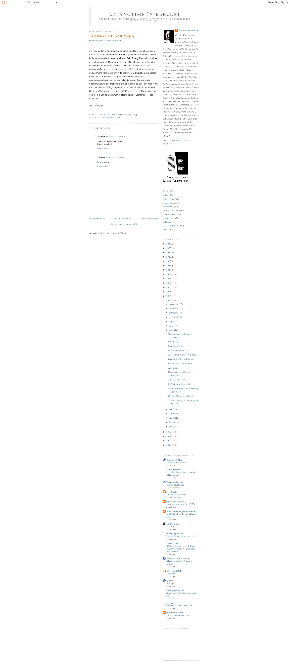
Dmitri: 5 (170, 526)
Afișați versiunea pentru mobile (124, 224)
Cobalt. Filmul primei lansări (181, 396)
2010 (169, 440)
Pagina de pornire (123, 218)
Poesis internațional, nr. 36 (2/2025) (180, 504)
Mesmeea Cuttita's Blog (177, 558)
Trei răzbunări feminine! (176, 462)
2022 (169, 261)
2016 (169, 287)
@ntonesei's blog (174, 459)
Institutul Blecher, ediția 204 (177, 615)
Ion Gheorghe (174, 341)
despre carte (168, 206)
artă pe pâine (168, 199)
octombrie (174, 312)
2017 (169, 282)
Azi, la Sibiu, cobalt (177, 379)
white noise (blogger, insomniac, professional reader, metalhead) (181, 513)
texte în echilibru (110, 118)
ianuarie (173, 426)
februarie (173, 422)
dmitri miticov (173, 523)
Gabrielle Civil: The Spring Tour (179, 605)
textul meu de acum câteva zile (106, 40)
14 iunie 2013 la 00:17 (116, 157)
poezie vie (167, 218)
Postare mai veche (150, 218)
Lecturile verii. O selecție (176, 494)
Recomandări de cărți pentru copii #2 (181, 536)
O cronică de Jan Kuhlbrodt (180, 359)
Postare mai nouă (97, 218)
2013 (169, 300)
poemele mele (169, 214)
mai (171, 409)
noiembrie (174, 308)
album (166, 195)
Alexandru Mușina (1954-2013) (182, 354)
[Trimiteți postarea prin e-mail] (135, 114)
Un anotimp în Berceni (144, 14)
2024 (169, 252)
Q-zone (169, 580)
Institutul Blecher (174, 612)
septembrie (174, 317)
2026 (169, 243)
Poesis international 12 (178, 350)
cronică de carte (170, 202)
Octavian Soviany (174, 482)
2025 (169, 248)
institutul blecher (170, 210)
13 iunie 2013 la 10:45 (116, 136)
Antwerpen (173, 367)
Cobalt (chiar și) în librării (180, 363)
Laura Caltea (172, 543)
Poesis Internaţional (175, 501)
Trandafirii (170, 573)
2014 (169, 295)
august (172, 321)
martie (172, 417)
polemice (167, 221)
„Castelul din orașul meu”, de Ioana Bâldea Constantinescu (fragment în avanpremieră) (180, 549)
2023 (169, 256)
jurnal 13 (169, 516)
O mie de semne (173, 469)
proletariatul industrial (175, 484)
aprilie (172, 413)
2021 (169, 265)
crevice (169, 602)
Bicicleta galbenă (174, 533)
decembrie (174, 303)
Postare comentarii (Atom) (114, 232)
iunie (171, 330)
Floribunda (171, 491)
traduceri (167, 229)
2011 (169, 436)
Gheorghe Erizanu (175, 590)
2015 (169, 291)
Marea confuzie (175, 345)
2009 (169, 444)
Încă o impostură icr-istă (179, 383)
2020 (169, 269)
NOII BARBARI (174, 570)
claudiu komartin (188, 30)
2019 (169, 274)
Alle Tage (170, 583)
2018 (169, 278)
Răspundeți (102, 148)
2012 (169, 431)
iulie (171, 325)
